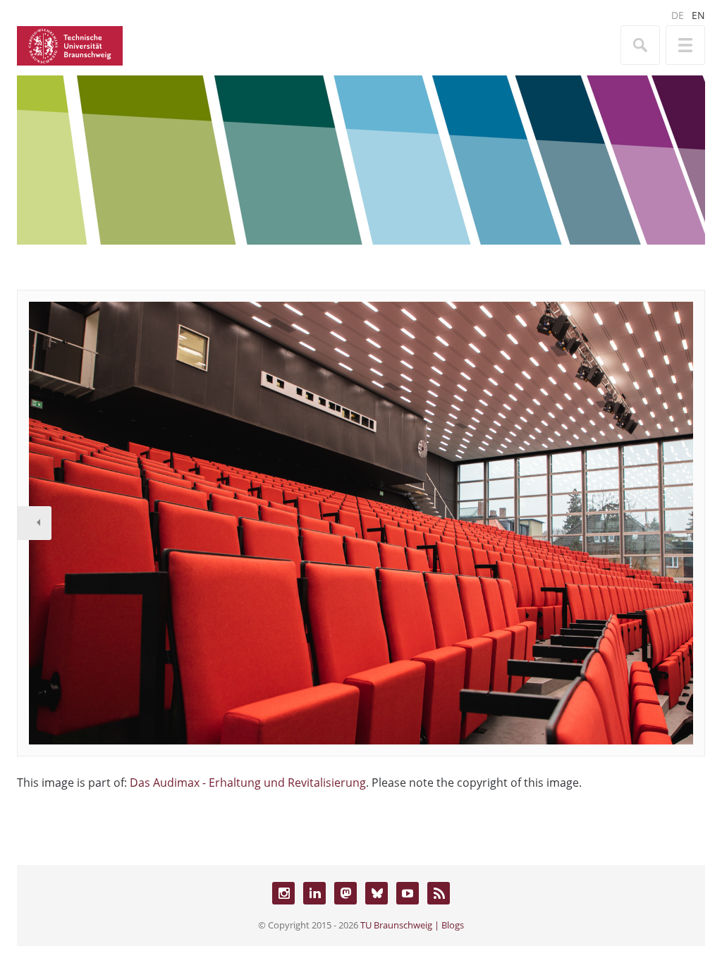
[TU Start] (70, 44)
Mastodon (345, 893)
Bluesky (376, 893)
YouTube (407, 893)
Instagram (283, 893)
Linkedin (314, 893)
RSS (438, 893)
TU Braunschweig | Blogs (412, 925)
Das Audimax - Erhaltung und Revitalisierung (248, 782)
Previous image (34, 523)
